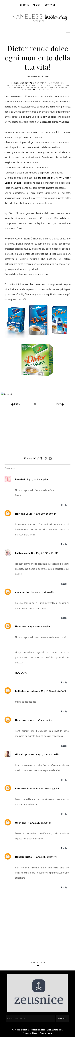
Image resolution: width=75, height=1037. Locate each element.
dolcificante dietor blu (21, 85)
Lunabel (20, 480)
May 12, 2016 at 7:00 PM (39, 823)
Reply (64, 505)
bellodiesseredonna (27, 691)
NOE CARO (21, 673)
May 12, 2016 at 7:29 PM (45, 857)
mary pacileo (22, 592)
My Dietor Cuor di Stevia (42, 87)
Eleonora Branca (25, 789)
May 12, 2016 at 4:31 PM (47, 789)
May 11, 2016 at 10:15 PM (42, 592)
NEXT (58, 404)
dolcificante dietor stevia (53, 85)
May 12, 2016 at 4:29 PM (47, 755)
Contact (50, 5)
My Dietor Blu (17, 87)
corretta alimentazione (48, 83)
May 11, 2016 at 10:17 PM (39, 627)
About (37, 5)
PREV (16, 404)
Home (25, 5)
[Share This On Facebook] (37, 459)
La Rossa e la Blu (25, 553)
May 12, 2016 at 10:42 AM (53, 691)
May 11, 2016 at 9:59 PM (45, 514)
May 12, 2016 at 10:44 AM (40, 720)
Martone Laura (24, 514)
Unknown (21, 627)
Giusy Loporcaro (25, 755)
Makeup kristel (24, 857)
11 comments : (45, 89)
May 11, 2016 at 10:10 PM (47, 553)
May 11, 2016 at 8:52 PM (37, 480)
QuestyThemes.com (42, 1033)
